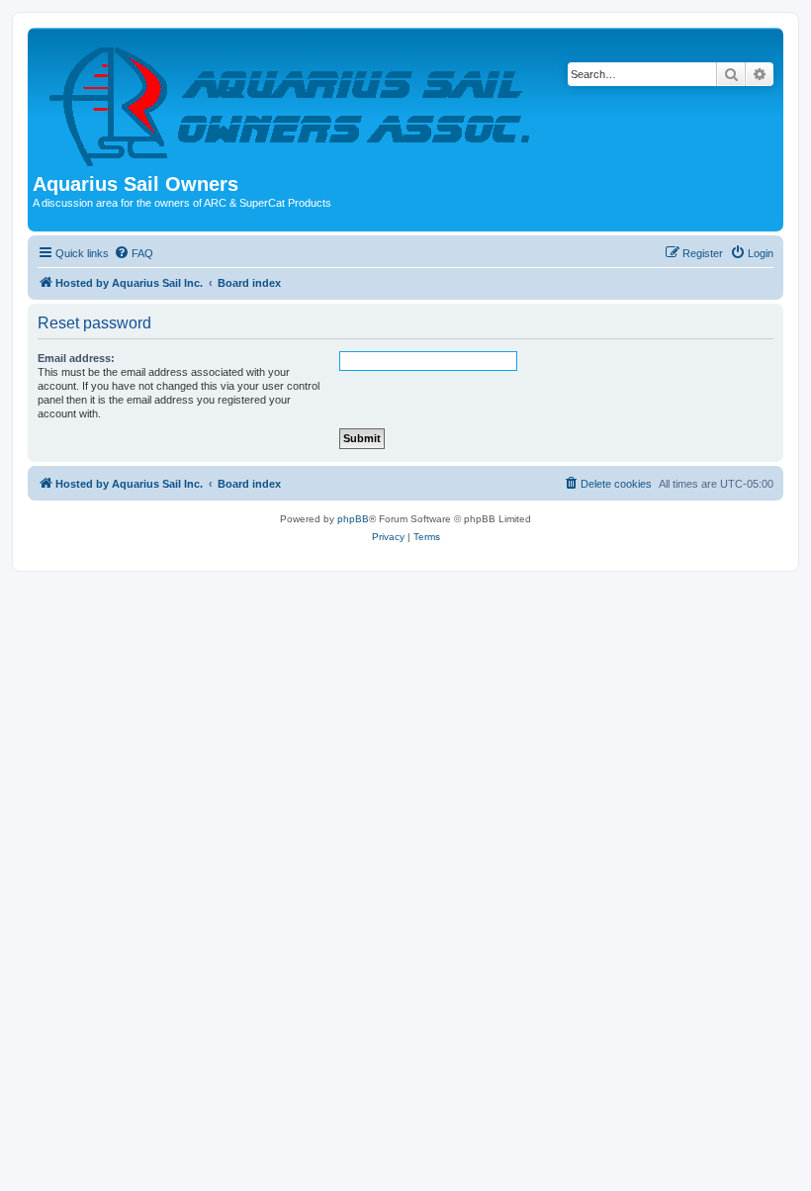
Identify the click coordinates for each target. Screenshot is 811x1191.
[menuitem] (133, 253)
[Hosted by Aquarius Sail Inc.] (291, 103)
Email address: (76, 358)
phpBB (353, 518)
